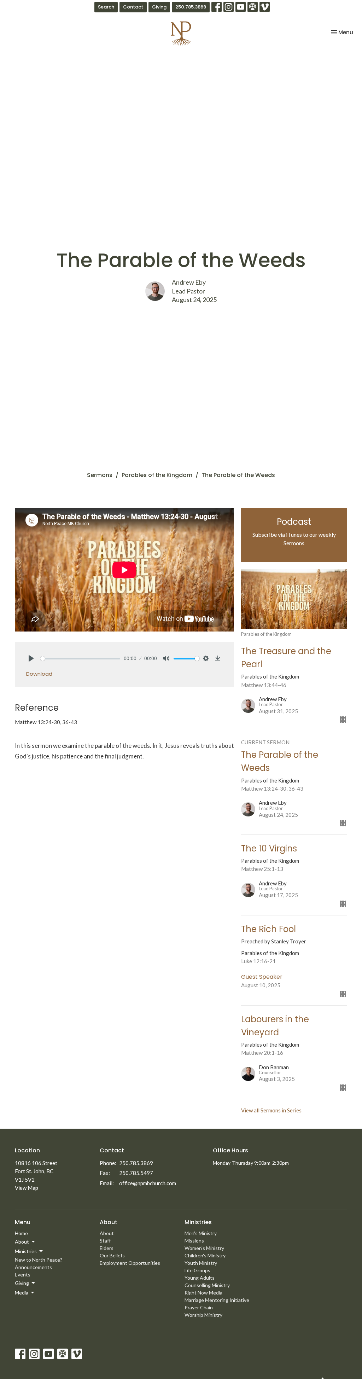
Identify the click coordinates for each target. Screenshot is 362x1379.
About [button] (22, 1242)
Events (22, 1275)
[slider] (80, 658)
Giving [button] (22, 1283)
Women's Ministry (204, 1248)
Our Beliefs (112, 1255)
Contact (133, 7)
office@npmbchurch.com (147, 1183)
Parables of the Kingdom (157, 475)
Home (21, 1233)
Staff (105, 1241)
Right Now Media (203, 1293)
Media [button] (21, 1293)
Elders (106, 1248)
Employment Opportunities (130, 1263)
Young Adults (200, 1278)
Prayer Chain (199, 1307)
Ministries (198, 1222)
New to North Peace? (38, 1260)
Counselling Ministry (207, 1285)
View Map (26, 1188)
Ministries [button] (26, 1251)
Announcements (33, 1267)
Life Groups (197, 1270)
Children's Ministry (205, 1255)
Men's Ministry (201, 1233)
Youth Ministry (201, 1263)
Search (106, 7)
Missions (194, 1241)
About (107, 1233)
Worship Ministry (203, 1315)
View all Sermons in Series (271, 1110)
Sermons (99, 475)
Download (39, 673)
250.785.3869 (190, 7)
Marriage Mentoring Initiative (217, 1300)
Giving (159, 7)
